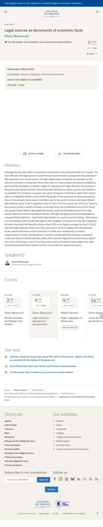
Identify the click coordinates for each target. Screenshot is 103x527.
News (7, 433)
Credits (56, 513)
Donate (51, 489)
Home (7, 390)
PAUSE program (62, 441)
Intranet (59, 421)
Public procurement (13, 457)
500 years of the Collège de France (20, 441)
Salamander (61, 429)
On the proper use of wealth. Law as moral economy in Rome (39, 42)
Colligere (60, 433)
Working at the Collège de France (19, 453)
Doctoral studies (12, 449)
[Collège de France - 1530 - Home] (51, 14)
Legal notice (44, 513)
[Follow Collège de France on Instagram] (61, 479)
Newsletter (9, 437)
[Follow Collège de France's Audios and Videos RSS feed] (96, 479)
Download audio (71, 153)
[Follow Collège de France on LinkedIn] (78, 479)
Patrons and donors (13, 465)
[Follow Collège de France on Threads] (67, 479)
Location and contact (26, 513)
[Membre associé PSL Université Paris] (62, 504)
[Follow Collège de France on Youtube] (85, 479)
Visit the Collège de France (16, 461)
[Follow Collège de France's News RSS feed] (90, 479)
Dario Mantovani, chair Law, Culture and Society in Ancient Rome (43, 366)
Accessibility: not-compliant (73, 513)
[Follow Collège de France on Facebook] (55, 479)
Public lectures (68, 393)
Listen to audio (36, 153)
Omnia (59, 425)
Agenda (8, 421)
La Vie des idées (63, 445)
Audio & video (11, 425)
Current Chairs (37, 390)
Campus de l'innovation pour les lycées (72, 449)
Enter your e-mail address (18, 479)
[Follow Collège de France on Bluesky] (73, 479)
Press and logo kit (12, 445)
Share (91, 54)
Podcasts (9, 429)
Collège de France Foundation (68, 437)
